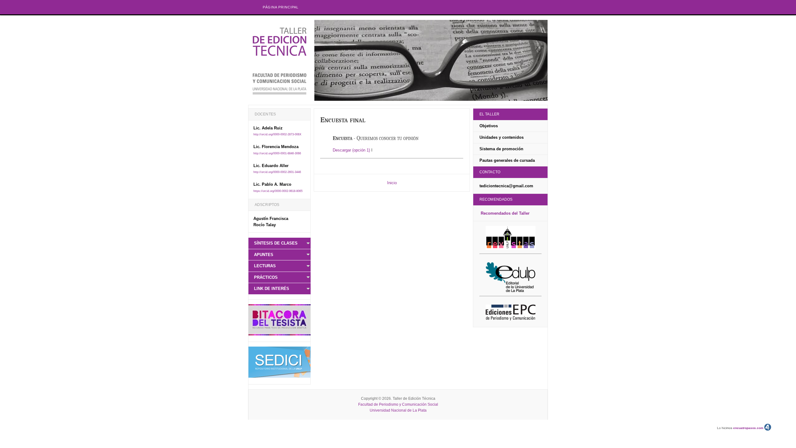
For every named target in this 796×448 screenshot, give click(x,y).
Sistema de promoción (501, 149)
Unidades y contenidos (501, 137)
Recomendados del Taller (505, 213)
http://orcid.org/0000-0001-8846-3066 (277, 153)
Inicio (392, 182)
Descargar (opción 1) (351, 150)
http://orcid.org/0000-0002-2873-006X (277, 134)
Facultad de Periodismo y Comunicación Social (398, 404)
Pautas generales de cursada (507, 160)
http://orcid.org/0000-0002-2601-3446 (277, 172)
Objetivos (488, 126)
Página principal (280, 7)
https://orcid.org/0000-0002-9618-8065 (278, 191)
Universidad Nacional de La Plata (398, 410)
